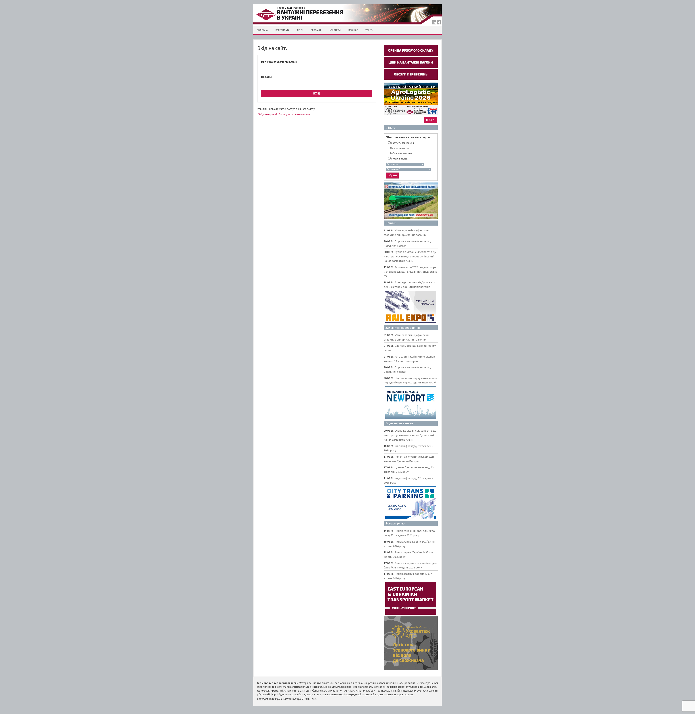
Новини (391, 223)
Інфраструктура (400, 148)
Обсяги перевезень (401, 153)
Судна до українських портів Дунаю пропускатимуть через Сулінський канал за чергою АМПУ (410, 256)
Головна (262, 30)
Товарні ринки (396, 523)
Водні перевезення (399, 423)
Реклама (316, 30)
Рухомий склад (399, 158)
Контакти (335, 30)
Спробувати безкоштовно (294, 114)
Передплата (282, 30)
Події (300, 30)
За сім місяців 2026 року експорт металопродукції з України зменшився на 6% (410, 272)
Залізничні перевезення (403, 327)
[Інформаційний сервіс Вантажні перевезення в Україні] (347, 25)
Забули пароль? (267, 114)
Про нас (353, 30)
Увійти (369, 30)
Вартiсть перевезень (402, 143)
